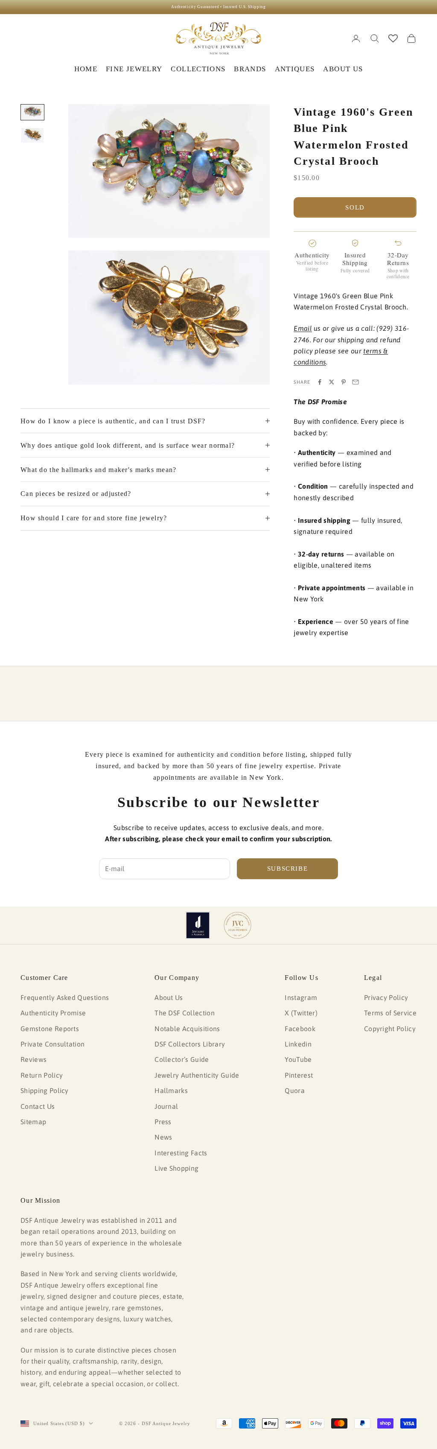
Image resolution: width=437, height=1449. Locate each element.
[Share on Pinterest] (343, 382)
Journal (166, 1106)
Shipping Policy (44, 1090)
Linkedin (298, 1044)
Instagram (301, 997)
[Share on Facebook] (319, 382)
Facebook (300, 1028)
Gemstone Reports (49, 1028)
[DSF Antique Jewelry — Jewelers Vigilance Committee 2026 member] (237, 925)
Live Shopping (176, 1168)
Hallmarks (171, 1090)
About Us (168, 997)
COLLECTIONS (198, 69)
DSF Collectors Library (189, 1044)
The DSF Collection (184, 1013)
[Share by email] (355, 382)
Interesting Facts (180, 1153)
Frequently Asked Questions (64, 997)
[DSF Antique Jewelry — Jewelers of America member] (198, 925)
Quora (295, 1090)
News (163, 1137)
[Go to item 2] (32, 135)
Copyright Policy (390, 1028)
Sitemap (33, 1121)
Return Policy (41, 1075)
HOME (85, 69)
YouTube (298, 1059)
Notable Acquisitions (187, 1028)
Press (163, 1121)
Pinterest (299, 1075)
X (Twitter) (301, 1013)
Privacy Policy (386, 997)
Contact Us (37, 1106)
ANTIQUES (295, 69)
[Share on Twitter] (331, 382)
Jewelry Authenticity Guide (196, 1075)
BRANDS (250, 69)
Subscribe (287, 868)
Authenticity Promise (53, 1013)
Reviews (33, 1059)
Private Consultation (52, 1044)
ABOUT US (343, 69)
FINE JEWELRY (134, 69)
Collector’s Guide (181, 1059)
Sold (355, 207)
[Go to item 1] (32, 112)
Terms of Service (390, 1013)
